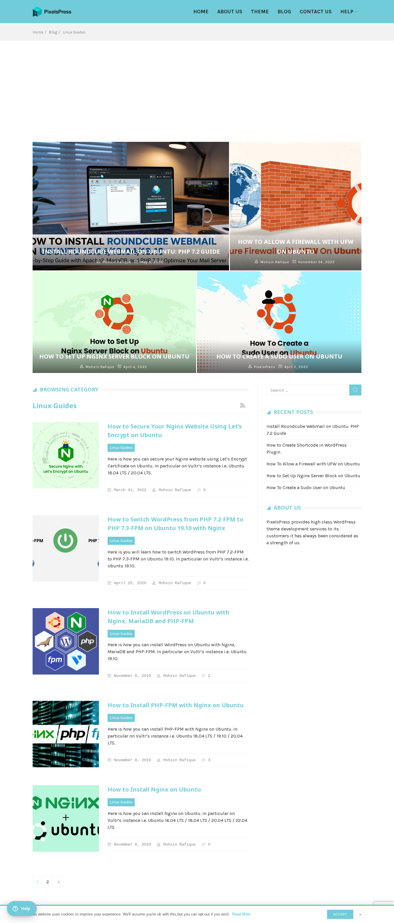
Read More (241, 914)
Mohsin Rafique (116, 262)
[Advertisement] (197, 84)
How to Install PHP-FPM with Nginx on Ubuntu (176, 705)
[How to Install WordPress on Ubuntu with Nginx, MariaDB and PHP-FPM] (66, 641)
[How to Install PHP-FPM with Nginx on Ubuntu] (66, 734)
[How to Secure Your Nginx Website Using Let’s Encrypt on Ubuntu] (66, 455)
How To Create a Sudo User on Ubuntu (279, 356)
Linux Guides (121, 447)
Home (201, 11)
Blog (284, 11)
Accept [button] (340, 914)
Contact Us (316, 11)
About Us (229, 11)
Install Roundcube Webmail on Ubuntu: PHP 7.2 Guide (131, 251)
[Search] (355, 390)
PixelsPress (264, 367)
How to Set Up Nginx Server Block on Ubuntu (114, 356)
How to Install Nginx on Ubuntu (154, 789)
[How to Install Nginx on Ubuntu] (66, 818)
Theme (260, 11)
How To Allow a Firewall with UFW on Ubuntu (313, 464)
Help (346, 11)
